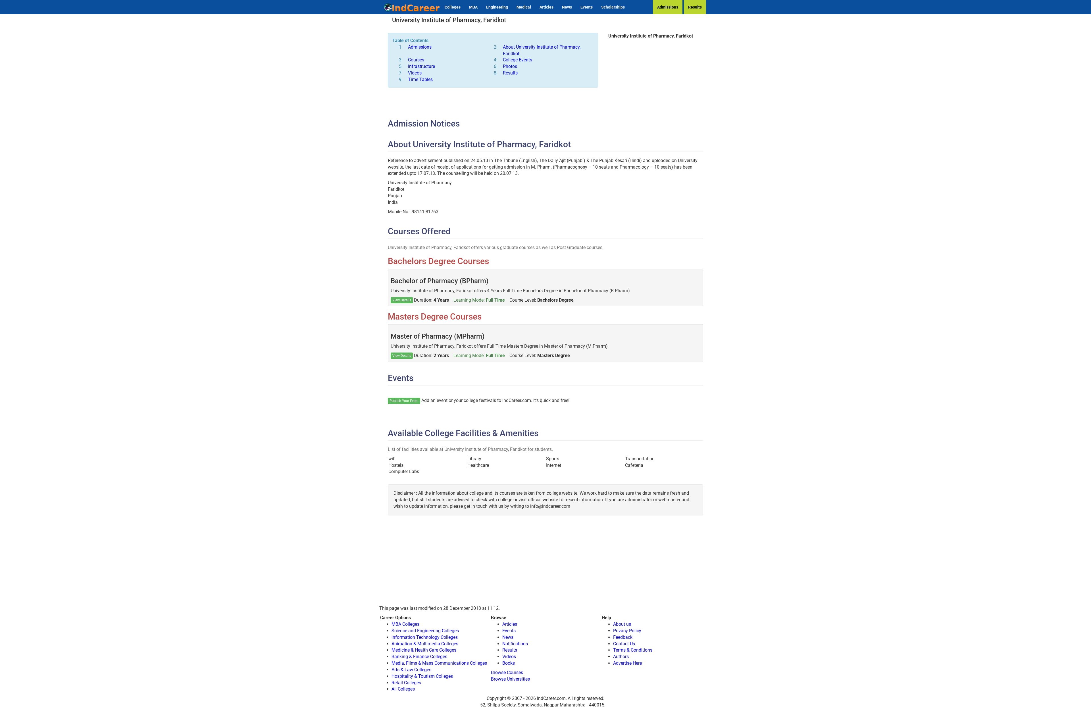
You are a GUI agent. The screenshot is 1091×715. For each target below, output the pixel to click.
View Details (401, 300)
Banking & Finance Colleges (419, 656)
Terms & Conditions (632, 650)
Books (508, 663)
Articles (546, 7)
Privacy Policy (627, 630)
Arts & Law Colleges (411, 669)
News (567, 7)
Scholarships (613, 7)
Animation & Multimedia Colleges (425, 643)
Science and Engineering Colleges (425, 630)
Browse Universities (510, 679)
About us (622, 624)
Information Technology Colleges (425, 637)
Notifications (515, 643)
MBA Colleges (405, 624)
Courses (416, 60)
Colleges (453, 7)
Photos (510, 66)
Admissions (667, 7)
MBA (473, 7)
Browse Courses (507, 672)
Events (586, 7)
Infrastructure (421, 66)
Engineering (497, 7)
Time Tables (420, 79)
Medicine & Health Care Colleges (424, 650)
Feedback (622, 637)
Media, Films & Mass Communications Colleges (439, 663)
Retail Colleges (406, 682)
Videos (415, 73)
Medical (524, 7)
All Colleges (403, 689)
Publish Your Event (404, 401)
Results (695, 7)
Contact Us (624, 643)
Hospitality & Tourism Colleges (422, 676)
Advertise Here (627, 663)
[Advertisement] (650, 85)
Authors (621, 656)
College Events (517, 60)
